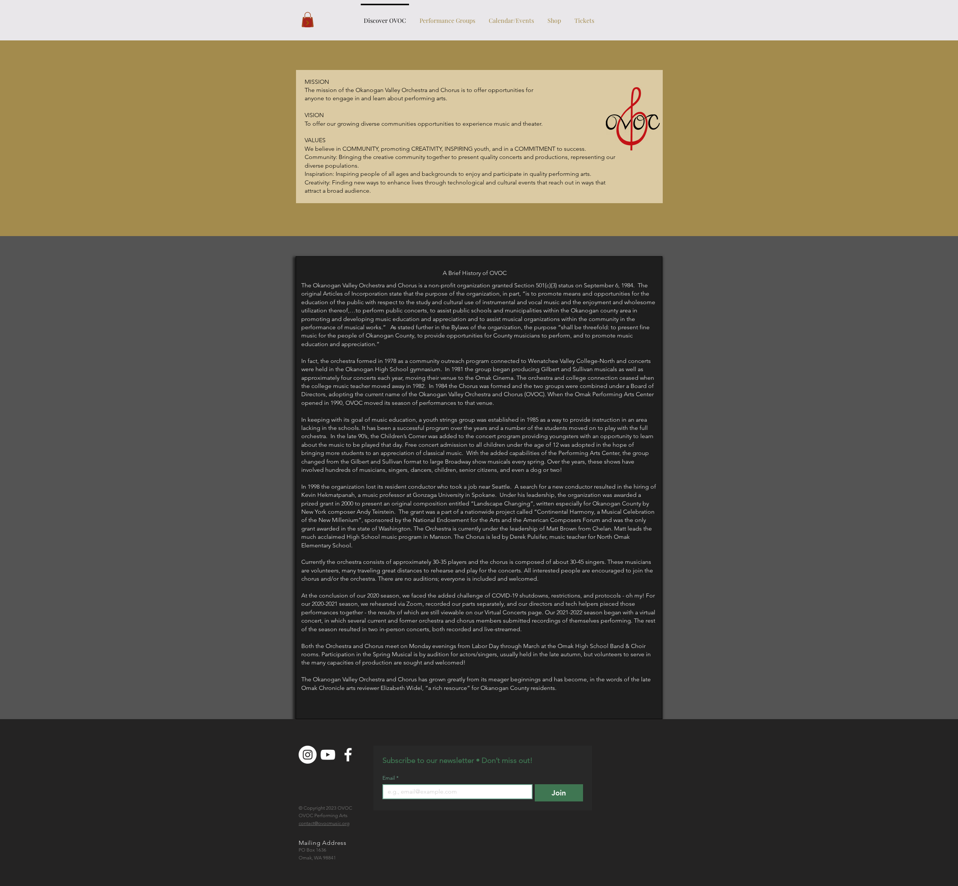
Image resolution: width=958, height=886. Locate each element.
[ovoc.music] (308, 755)
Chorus (374, 646)
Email (390, 778)
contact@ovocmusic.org (324, 823)
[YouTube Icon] (328, 755)
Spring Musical (392, 654)
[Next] (307, 22)
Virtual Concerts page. (515, 612)
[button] (447, 17)
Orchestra (339, 646)
